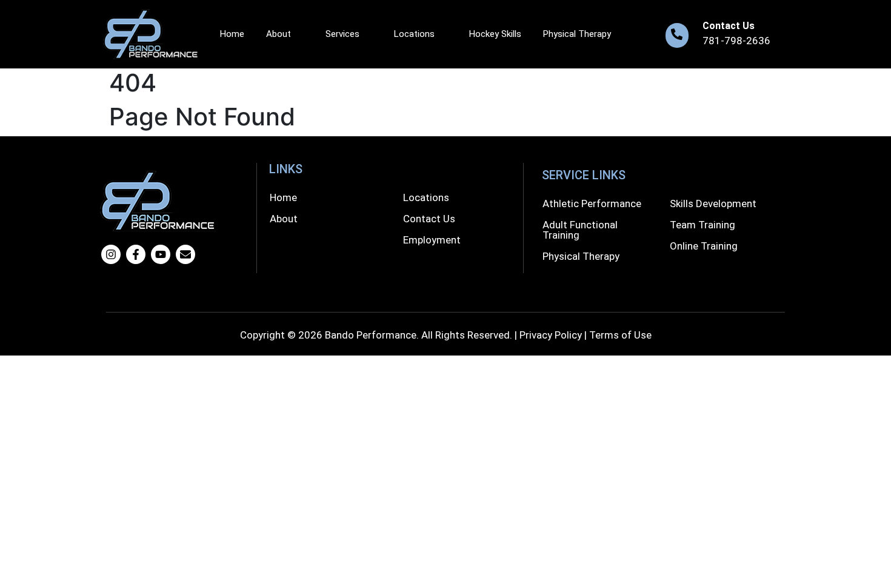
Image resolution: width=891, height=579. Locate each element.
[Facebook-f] (136, 254)
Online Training (704, 246)
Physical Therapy (577, 33)
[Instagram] (111, 254)
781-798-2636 (736, 41)
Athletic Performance (591, 203)
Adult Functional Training (580, 230)
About (278, 33)
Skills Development (713, 203)
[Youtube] (161, 254)
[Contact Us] (677, 35)
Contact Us (728, 25)
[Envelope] (185, 254)
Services (342, 33)
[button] (286, 34)
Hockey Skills (495, 33)
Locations (414, 33)
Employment (432, 240)
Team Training (702, 225)
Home (232, 33)
